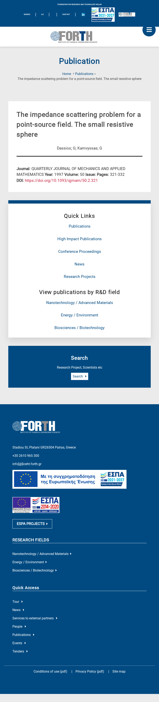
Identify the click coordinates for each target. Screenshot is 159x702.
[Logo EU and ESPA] (103, 14)
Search (78, 376)
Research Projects (79, 276)
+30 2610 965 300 (25, 456)
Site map (118, 671)
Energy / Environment (79, 315)
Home (66, 74)
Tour (16, 602)
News (79, 264)
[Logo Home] (79, 36)
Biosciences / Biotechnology (79, 327)
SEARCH (27, 14)
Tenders (18, 651)
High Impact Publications (79, 238)
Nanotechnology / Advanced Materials (79, 302)
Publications (84, 74)
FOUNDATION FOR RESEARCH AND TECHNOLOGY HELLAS (80, 4)
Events (17, 643)
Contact (66, 14)
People (17, 626)
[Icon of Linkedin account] (83, 14)
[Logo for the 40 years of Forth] (127, 14)
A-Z (42, 14)
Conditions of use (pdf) (50, 671)
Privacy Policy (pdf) (90, 671)
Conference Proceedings (79, 251)
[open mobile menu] (149, 29)
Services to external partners (33, 618)
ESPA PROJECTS (31, 524)
